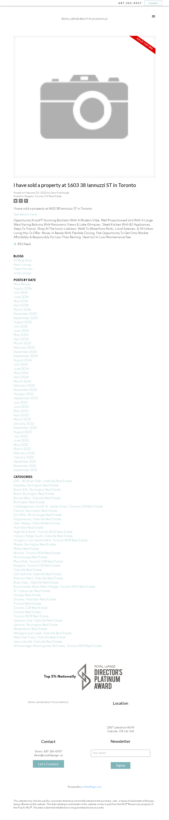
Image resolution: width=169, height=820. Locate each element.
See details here (25, 214)
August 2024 (23, 360)
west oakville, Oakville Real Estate (38, 641)
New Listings (23, 264)
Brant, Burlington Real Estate (34, 493)
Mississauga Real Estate (30, 557)
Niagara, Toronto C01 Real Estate (43, 196)
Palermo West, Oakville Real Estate (38, 578)
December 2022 (25, 427)
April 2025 (21, 339)
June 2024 (21, 368)
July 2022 (21, 436)
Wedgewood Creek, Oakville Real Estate (42, 633)
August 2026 (23, 288)
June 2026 (21, 297)
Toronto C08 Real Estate (31, 607)
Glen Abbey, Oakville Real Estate (37, 523)
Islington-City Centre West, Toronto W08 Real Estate (50, 540)
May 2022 (21, 444)
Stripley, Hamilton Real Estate (35, 599)
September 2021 (25, 470)
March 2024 (22, 381)
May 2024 (21, 373)
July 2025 (21, 326)
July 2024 (21, 364)
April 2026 (21, 305)
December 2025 (25, 313)
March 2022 (22, 449)
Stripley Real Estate (27, 595)
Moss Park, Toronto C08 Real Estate (38, 561)
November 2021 (25, 466)
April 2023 (21, 415)
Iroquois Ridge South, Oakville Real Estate (43, 536)
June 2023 (21, 406)
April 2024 (21, 377)
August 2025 (23, 322)
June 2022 (21, 440)
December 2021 (25, 461)
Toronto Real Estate (27, 612)
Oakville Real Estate (28, 570)
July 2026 (21, 292)
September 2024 (26, 356)
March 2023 (22, 419)
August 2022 (23, 432)
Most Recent (22, 284)
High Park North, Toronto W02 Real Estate (43, 532)
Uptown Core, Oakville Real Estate (38, 620)
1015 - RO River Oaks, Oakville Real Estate (43, 481)
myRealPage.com (91, 787)
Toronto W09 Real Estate (31, 616)
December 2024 (25, 352)
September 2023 (26, 398)
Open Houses (23, 269)
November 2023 (25, 389)
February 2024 (24, 385)
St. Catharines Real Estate (32, 591)
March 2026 (22, 309)
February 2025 (24, 347)
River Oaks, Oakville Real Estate (36, 582)
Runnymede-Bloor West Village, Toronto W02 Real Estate (54, 586)
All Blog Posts (23, 260)
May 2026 (21, 301)
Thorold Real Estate (27, 603)
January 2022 (24, 457)
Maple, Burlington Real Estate (35, 544)
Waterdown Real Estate (30, 629)
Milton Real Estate (26, 548)
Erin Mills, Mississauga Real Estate (38, 515)
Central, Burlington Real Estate (35, 510)
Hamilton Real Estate (28, 527)
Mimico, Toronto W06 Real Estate (37, 553)
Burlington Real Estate (29, 502)
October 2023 (24, 394)
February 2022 (24, 453)
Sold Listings (22, 273)
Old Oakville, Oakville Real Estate (37, 574)
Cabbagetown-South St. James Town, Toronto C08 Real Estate (58, 506)
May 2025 (21, 335)
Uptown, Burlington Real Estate (36, 624)
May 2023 (21, 411)
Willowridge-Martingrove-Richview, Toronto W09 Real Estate (58, 646)
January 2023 (24, 423)
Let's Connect (48, 764)
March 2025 (22, 343)
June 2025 (21, 330)
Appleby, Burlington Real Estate (36, 485)
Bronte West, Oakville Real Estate (37, 498)
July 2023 (21, 402)
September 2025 (26, 318)
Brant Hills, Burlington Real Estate (37, 489)
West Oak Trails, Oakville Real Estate (40, 637)
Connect (153, 2)
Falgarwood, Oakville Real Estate (37, 519)
